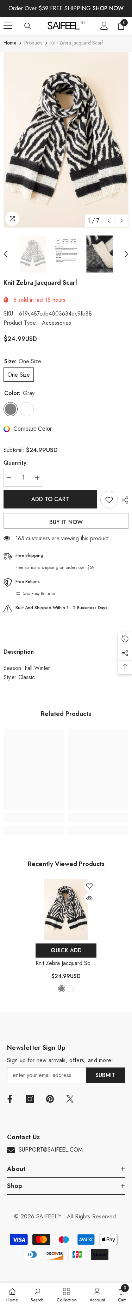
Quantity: (16, 463)
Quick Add (66, 950)
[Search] (28, 26)
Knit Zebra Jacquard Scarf (66, 963)
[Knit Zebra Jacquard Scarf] (66, 909)
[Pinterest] (50, 1099)
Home (10, 42)
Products (33, 42)
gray (61, 988)
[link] (34, 817)
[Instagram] (30, 1099)
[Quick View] (89, 898)
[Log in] (104, 26)
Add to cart (50, 499)
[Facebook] (9, 1099)
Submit (105, 1075)
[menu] (8, 26)
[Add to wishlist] (109, 499)
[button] (108, 220)
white (70, 988)
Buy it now (66, 522)
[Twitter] (70, 1099)
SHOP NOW (108, 8)
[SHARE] (123, 500)
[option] (66, 140)
